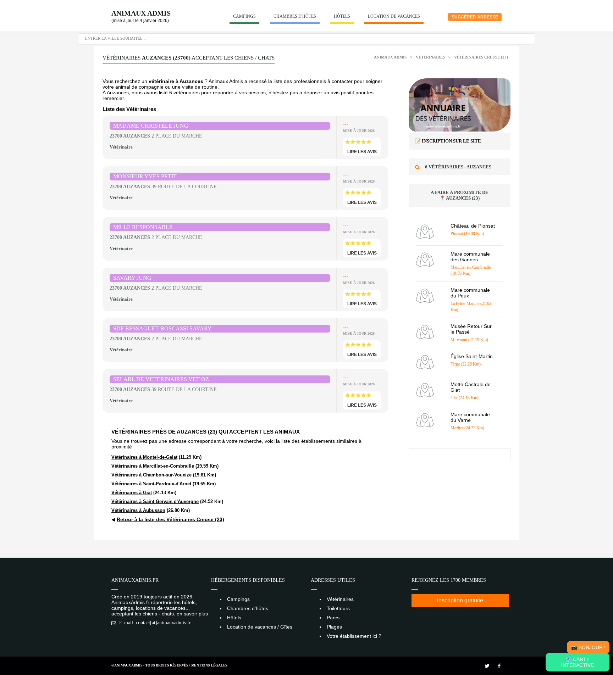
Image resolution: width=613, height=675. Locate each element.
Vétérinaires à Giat (131, 492)
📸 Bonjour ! (588, 647)
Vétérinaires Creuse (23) (481, 57)
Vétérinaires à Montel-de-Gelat (144, 457)
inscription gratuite (460, 600)
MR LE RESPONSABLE (143, 227)
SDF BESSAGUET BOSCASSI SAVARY (162, 328)
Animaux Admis (141, 13)
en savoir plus (192, 614)
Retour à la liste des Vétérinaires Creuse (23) (170, 519)
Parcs (333, 617)
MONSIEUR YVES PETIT (145, 176)
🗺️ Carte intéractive (577, 662)
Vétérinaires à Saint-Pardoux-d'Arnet (151, 483)
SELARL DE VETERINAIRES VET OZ (161, 379)
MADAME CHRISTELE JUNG (150, 126)
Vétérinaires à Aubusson (138, 510)
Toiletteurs (338, 608)
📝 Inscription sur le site (448, 141)
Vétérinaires (431, 57)
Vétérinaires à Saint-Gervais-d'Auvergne (155, 501)
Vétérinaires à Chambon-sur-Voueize (151, 475)
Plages (334, 627)
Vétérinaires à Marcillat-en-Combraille (152, 466)
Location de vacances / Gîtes (259, 627)
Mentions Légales (209, 665)
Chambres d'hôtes (295, 16)
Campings (244, 16)
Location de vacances (394, 16)
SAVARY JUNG (132, 278)
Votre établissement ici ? (354, 636)
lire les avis (362, 151)
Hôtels (342, 16)
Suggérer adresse (475, 17)
